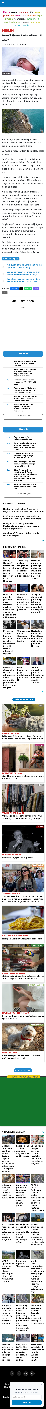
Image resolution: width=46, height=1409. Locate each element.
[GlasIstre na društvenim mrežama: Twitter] (20, 1373)
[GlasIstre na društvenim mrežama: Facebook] (13, 1373)
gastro (38, 12)
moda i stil (20, 16)
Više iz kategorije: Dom (23, 1070)
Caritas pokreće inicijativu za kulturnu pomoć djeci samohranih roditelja (24, 273)
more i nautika (22, 25)
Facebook (14, 288)
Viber (36, 288)
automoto (24, 12)
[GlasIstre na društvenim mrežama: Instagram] (33, 1373)
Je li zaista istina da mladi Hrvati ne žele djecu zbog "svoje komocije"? (24, 266)
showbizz (31, 16)
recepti (14, 12)
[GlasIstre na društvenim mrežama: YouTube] (26, 1373)
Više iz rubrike (24, 699)
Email (4, 292)
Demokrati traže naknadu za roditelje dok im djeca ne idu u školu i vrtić (23, 280)
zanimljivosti (33, 19)
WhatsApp (28, 288)
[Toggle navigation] (3, 3)
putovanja (35, 22)
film (32, 12)
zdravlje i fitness (12, 22)
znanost (25, 22)
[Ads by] (8, 135)
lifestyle (6, 12)
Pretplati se (27, 1402)
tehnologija (20, 19)
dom (12, 16)
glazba (6, 16)
